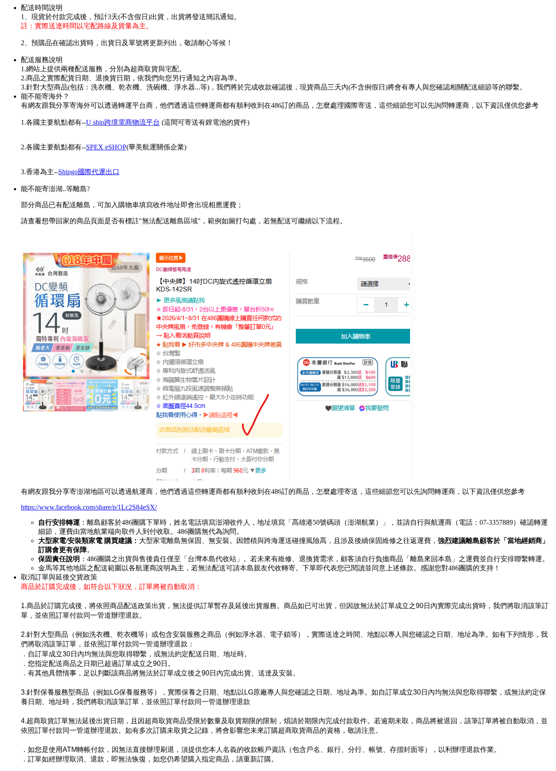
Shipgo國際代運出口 (88, 171)
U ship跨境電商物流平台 (123, 122)
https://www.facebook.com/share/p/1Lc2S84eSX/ (89, 507)
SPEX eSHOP (106, 147)
